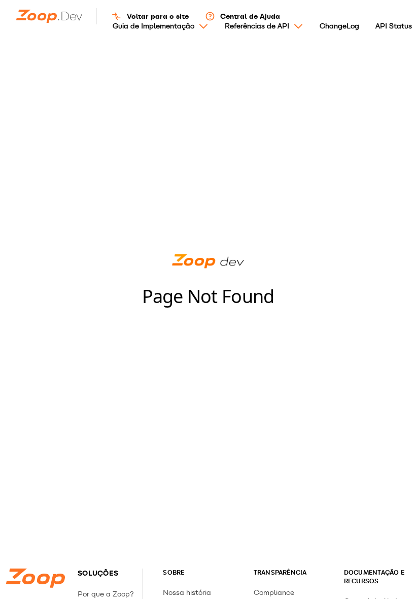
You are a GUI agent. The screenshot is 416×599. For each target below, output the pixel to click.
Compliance (274, 592)
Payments (128, 66)
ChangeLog (339, 26)
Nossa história (187, 592)
